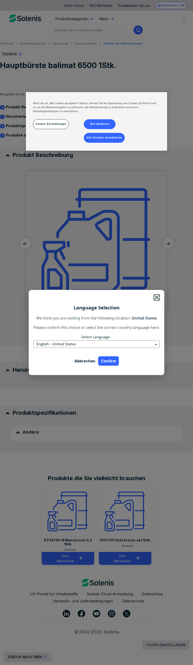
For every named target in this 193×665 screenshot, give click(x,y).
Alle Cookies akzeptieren (104, 137)
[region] (96, 121)
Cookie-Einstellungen (51, 124)
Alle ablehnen (99, 124)
